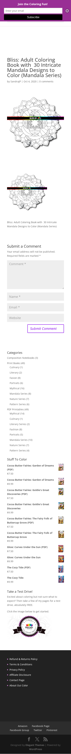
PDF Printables (15, 409)
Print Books (13, 363)
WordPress (35, 749)
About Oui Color (18, 685)
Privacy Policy (17, 669)
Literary (14, 372)
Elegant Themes (35, 745)
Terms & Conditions (20, 664)
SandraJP (16, 81)
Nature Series (18, 399)
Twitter (38, 730)
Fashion (14, 429)
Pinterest (52, 730)
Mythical (14, 388)
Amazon (22, 726)
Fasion (13, 377)
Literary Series (18, 424)
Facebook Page (40, 726)
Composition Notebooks (20, 357)
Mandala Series (19, 393)
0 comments (46, 81)
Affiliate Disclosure (20, 674)
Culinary (14, 367)
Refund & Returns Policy (23, 659)
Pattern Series (18, 404)
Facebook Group (19, 730)
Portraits (14, 383)
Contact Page (16, 680)
